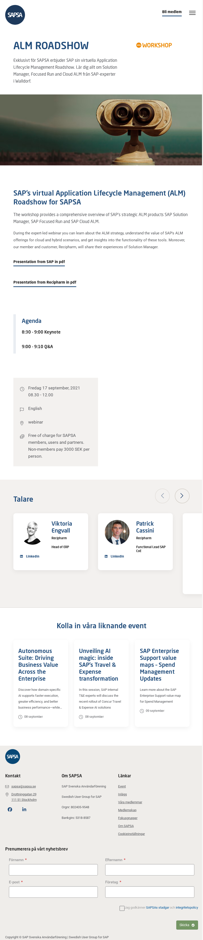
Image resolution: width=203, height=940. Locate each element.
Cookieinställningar (131, 834)
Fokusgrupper (127, 818)
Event (122, 786)
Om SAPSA (126, 826)
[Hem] (17, 15)
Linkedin (32, 556)
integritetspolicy (187, 907)
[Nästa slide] (182, 496)
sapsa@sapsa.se (23, 786)
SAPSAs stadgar (157, 907)
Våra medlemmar (130, 802)
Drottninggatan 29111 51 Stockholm (24, 797)
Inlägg (122, 794)
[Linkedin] (24, 809)
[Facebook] (10, 809)
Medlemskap (127, 810)
